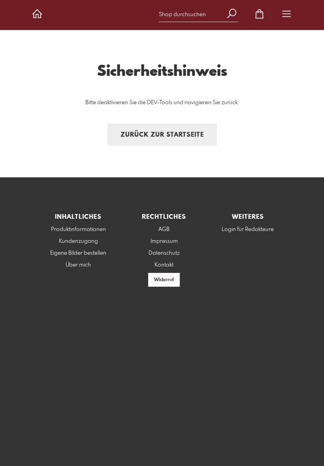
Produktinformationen (78, 229)
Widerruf (164, 280)
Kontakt (163, 265)
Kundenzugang (78, 241)
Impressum (164, 241)
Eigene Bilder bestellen (78, 253)
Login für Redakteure (248, 229)
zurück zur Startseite (162, 135)
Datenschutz (164, 253)
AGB (164, 229)
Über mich (78, 265)
